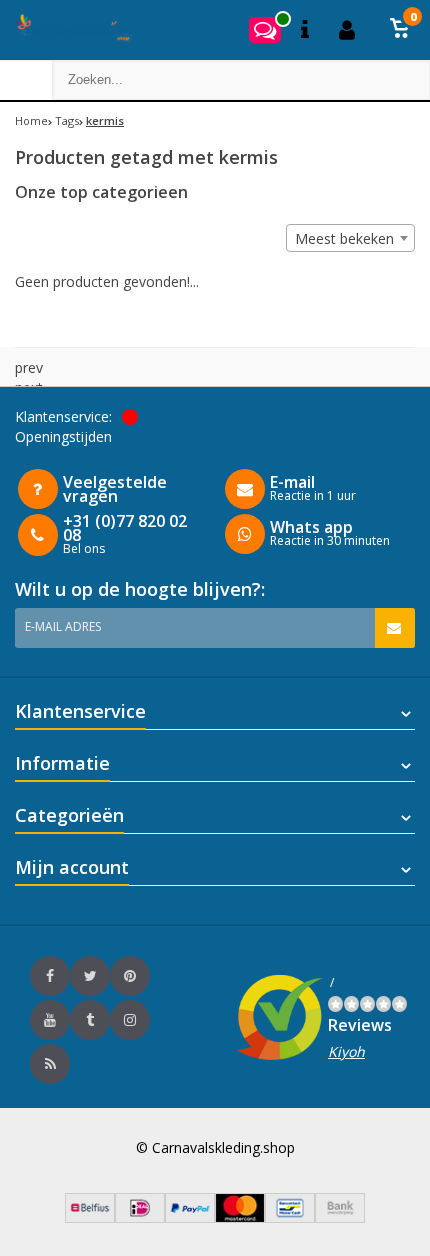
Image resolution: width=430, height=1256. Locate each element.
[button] (400, 30)
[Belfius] (90, 1217)
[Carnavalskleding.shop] (67, 30)
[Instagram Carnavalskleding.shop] (130, 1020)
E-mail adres (63, 626)
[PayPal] (190, 1217)
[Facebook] (50, 976)
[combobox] (350, 238)
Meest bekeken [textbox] (344, 238)
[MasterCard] (240, 1217)
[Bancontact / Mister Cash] (290, 1217)
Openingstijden (63, 436)
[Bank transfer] (340, 1217)
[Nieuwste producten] (50, 1064)
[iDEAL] (140, 1217)
